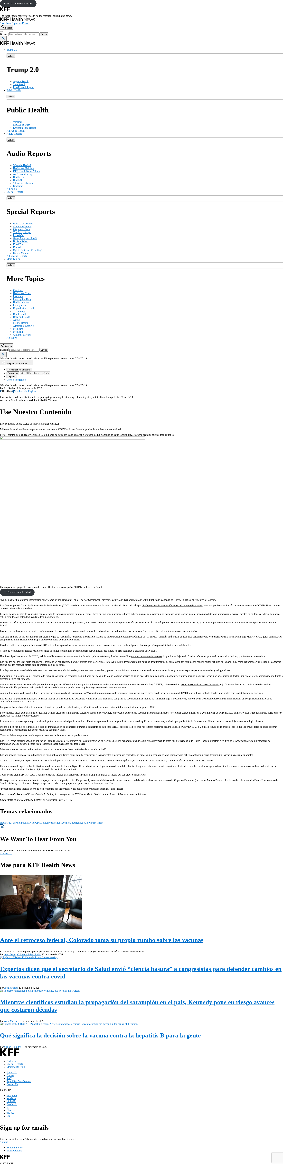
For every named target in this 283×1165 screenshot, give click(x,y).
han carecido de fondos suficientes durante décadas (65, 614)
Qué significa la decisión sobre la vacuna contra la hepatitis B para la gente (100, 1035)
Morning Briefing (16, 1066)
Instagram (12, 1095)
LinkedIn (11, 1101)
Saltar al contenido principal (18, 3)
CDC (38, 822)
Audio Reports (14, 133)
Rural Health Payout (23, 87)
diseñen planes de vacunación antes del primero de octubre (172, 605)
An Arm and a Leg (23, 174)
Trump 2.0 (12, 49)
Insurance (18, 296)
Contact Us (6, 853)
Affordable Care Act (23, 325)
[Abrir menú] (1, 31)
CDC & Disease (21, 124)
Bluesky (11, 1110)
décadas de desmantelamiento (146, 656)
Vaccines (17, 121)
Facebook (12, 1104)
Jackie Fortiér (11, 987)
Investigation (53, 822)
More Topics (13, 259)
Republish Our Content (19, 1081)
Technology (19, 311)
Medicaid (18, 331)
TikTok (10, 1113)
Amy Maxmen (11, 1021)
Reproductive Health (24, 308)
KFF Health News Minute (26, 171)
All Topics (12, 337)
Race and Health (21, 317)
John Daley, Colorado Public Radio (22, 954)
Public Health (14, 90)
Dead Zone (19, 244)
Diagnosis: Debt (21, 229)
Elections (18, 290)
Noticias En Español (10, 822)
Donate (10, 1075)
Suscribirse (5, 23)
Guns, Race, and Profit (25, 238)
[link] (6, 391)
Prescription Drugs (22, 299)
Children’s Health (22, 334)
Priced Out (18, 235)
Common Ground (22, 226)
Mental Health (20, 322)
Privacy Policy (14, 1150)
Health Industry (21, 302)
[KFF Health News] (17, 20)
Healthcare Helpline (23, 168)
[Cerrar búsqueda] (3, 38)
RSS (9, 1116)
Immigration (19, 305)
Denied (17, 247)
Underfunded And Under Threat (86, 822)
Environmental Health (24, 127)
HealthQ (17, 180)
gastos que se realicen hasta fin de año (199, 684)
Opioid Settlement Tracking (27, 250)
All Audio (12, 189)
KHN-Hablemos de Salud (17, 592)
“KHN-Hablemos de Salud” (88, 587)
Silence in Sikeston (23, 183)
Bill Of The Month (23, 223)
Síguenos (16, 23)
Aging (16, 320)
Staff (9, 1078)
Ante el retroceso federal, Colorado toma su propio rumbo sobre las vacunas (101, 939)
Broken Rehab (20, 241)
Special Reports (15, 191)
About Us (12, 1072)
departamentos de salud (21, 614)
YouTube (11, 1098)
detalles (54, 423)
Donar (25, 23)
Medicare (18, 328)
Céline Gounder (12, 1047)
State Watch (19, 84)
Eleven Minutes (21, 253)
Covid (44, 822)
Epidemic (18, 186)
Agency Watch (20, 81)
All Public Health (16, 130)
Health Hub (19, 177)
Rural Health (19, 314)
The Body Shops (22, 232)
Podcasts (11, 1061)
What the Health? (22, 165)
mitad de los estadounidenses (27, 636)
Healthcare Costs (22, 293)
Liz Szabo (9, 388)
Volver (11, 56)
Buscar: (4, 34)
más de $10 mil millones (48, 645)
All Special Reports (17, 256)
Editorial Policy (15, 1147)
